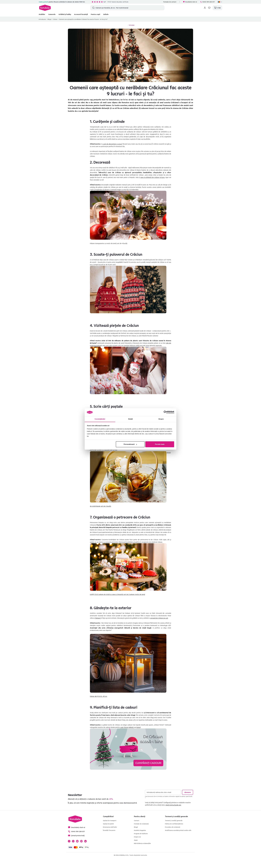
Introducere (42, 19)
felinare (98, 618)
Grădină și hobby (65, 14)
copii (121, 727)
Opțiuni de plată (108, 824)
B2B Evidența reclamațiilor (142, 843)
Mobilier (42, 14)
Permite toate (159, 444)
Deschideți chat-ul (191, 2)
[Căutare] (92, 7)
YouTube (77, 841)
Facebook (69, 841)
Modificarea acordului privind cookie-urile (178, 830)
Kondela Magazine (140, 830)
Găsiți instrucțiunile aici (173, 805)
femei (126, 727)
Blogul (49, 19)
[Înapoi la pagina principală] (45, 7)
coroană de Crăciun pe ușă (159, 618)
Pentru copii (95, 14)
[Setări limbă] (220, 2)
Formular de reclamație (141, 824)
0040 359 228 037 (208, 2)
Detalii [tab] (130, 419)
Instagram (73, 841)
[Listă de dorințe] (209, 8)
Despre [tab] (161, 419)
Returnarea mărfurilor (110, 827)
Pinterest (81, 841)
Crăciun (55, 19)
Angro (136, 840)
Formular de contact (169, 2)
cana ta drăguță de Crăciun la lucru (152, 177)
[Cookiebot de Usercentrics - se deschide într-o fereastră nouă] (165, 412)
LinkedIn (85, 841)
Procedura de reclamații (172, 827)
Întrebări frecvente (109, 830)
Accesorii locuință (81, 14)
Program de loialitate (141, 833)
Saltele (105, 14)
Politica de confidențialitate (174, 824)
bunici (138, 727)
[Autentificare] (205, 8)
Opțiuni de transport (109, 820)
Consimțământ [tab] (100, 419)
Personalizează (129, 444)
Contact (136, 820)
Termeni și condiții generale (173, 820)
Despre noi (137, 837)
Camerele (51, 14)
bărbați (131, 727)
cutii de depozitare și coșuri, (112, 144)
